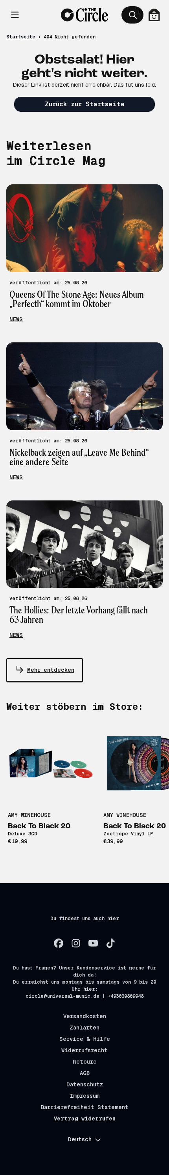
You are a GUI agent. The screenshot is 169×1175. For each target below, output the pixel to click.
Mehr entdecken (50, 670)
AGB (85, 1073)
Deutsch (80, 1139)
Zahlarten (84, 1027)
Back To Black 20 (39, 826)
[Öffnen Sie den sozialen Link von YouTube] (93, 943)
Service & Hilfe (84, 1039)
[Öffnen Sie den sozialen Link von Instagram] (75, 943)
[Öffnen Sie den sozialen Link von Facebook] (58, 943)
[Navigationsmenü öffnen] (15, 15)
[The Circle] (84, 14)
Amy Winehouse (29, 815)
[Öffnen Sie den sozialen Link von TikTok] (110, 943)
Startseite (20, 37)
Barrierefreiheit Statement (85, 1107)
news (16, 319)
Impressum (84, 1096)
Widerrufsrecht (84, 1050)
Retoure (85, 1062)
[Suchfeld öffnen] (132, 15)
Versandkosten (84, 1016)
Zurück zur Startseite (85, 104)
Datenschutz (84, 1084)
